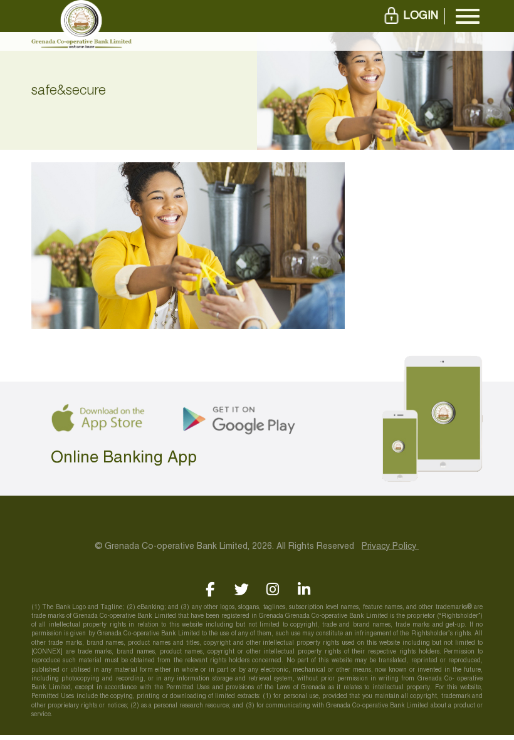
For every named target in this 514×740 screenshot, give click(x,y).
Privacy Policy (390, 547)
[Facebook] (210, 589)
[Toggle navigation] (468, 16)
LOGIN (421, 16)
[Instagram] (273, 589)
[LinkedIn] (304, 589)
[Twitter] (242, 589)
